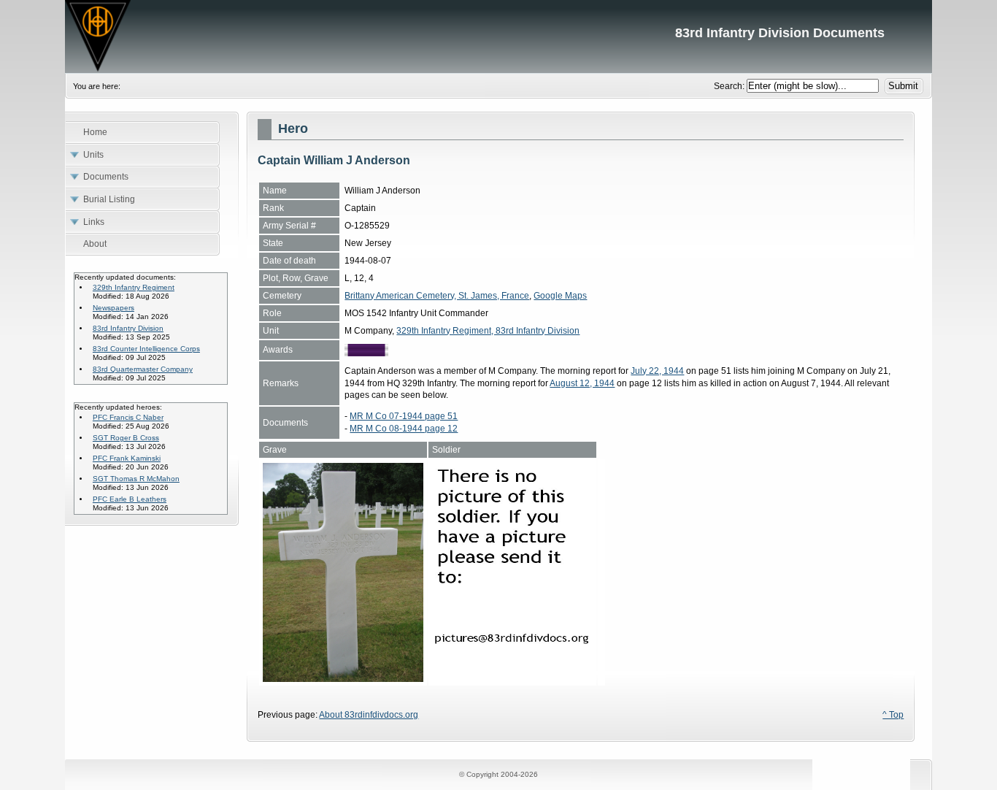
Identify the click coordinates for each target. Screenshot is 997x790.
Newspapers (113, 308)
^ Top (893, 715)
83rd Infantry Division (128, 328)
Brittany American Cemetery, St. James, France (436, 296)
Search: (730, 86)
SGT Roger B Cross (126, 438)
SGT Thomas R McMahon (136, 479)
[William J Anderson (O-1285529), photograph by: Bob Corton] (343, 679)
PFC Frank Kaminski (127, 458)
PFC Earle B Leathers (129, 499)
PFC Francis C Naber (128, 417)
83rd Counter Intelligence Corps (146, 349)
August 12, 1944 (582, 383)
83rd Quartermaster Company (143, 369)
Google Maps (560, 296)
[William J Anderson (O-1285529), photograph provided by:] (512, 679)
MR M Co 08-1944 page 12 (404, 428)
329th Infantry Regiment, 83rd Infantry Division (488, 331)
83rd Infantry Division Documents (498, 36)
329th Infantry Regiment (133, 287)
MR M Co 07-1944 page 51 (404, 416)
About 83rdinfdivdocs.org (368, 715)
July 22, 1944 (657, 371)
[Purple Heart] (366, 353)
